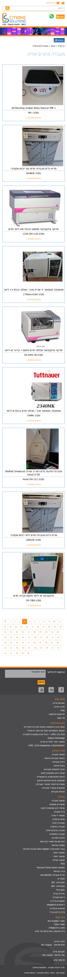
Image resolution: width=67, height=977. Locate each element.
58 (35, 647)
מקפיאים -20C (58, 882)
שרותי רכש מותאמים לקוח (53, 773)
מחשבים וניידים (57, 901)
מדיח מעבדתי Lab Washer (52, 875)
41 (53, 637)
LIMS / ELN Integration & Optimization (46, 745)
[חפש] (7, 8)
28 (34, 632)
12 (5, 626)
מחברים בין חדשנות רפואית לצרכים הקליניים (44, 727)
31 (52, 632)
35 (17, 637)
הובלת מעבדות (58, 791)
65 (17, 653)
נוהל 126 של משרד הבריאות (52, 841)
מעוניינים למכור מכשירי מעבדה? (50, 784)
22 (61, 626)
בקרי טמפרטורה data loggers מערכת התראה (44, 849)
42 (58, 637)
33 (5, 637)
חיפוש (61, 8)
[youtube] (41, 689)
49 (40, 642)
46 (23, 642)
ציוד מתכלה (59, 812)
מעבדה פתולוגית (57, 834)
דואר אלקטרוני (38, 671)
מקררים (61, 878)
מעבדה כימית (58, 823)
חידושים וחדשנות (57, 714)
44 (11, 642)
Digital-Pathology (56, 738)
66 (23, 653)
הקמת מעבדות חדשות (54, 758)
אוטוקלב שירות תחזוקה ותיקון (51, 780)
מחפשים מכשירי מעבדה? (53, 788)
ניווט (61, 16)
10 (54, 621)
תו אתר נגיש (59, 960)
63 (5, 653)
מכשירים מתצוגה (57, 804)
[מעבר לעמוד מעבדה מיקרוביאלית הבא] (28, 653)
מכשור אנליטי (58, 860)
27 (28, 632)
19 (43, 626)
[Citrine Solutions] (14, 19)
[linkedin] (51, 689)
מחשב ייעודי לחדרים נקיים (53, 741)
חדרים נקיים (59, 893)
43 (5, 642)
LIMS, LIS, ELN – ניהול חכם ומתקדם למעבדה (44, 734)
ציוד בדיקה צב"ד (57, 912)
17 (32, 626)
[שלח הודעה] (51, 16)
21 (55, 626)
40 (47, 637)
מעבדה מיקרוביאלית (55, 830)
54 (11, 647)
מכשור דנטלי (59, 856)
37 (29, 637)
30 (46, 632)
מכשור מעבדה (58, 754)
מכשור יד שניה (58, 815)
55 (17, 647)
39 (41, 637)
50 (46, 642)
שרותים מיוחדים (57, 908)
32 (58, 632)
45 (17, 642)
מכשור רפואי (59, 852)
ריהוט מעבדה (58, 897)
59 (41, 647)
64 (11, 653)
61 (53, 647)
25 (17, 632)
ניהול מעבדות (58, 762)
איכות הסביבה (58, 838)
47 (28, 642)
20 (49, 626)
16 (27, 626)
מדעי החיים (59, 706)
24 (11, 632)
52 (58, 642)
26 (23, 632)
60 (47, 647)
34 (11, 637)
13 (10, 626)
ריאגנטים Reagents (56, 904)
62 (58, 647)
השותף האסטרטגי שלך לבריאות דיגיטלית (46, 730)
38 (35, 637)
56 (23, 647)
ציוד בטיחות (59, 871)
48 (34, 642)
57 (29, 647)
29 (40, 632)
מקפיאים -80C (58, 886)
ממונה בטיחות (58, 845)
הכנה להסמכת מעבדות (54, 769)
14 (16, 626)
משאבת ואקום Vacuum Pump (51, 867)
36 (23, 637)
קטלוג (60, 40)
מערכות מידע (59, 703)
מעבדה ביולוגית (57, 826)
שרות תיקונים (59, 819)
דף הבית (61, 46)
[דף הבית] (63, 3)
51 (52, 642)
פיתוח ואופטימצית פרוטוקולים (51, 776)
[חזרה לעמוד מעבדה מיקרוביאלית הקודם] (5, 621)
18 (38, 626)
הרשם (41, 682)
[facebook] (61, 689)
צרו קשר (61, 718)
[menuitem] (33, 727)
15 (21, 626)
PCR (63, 864)
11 (59, 621)
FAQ (63, 710)
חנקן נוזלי (60, 890)
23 (5, 632)
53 (5, 647)
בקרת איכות (59, 765)
